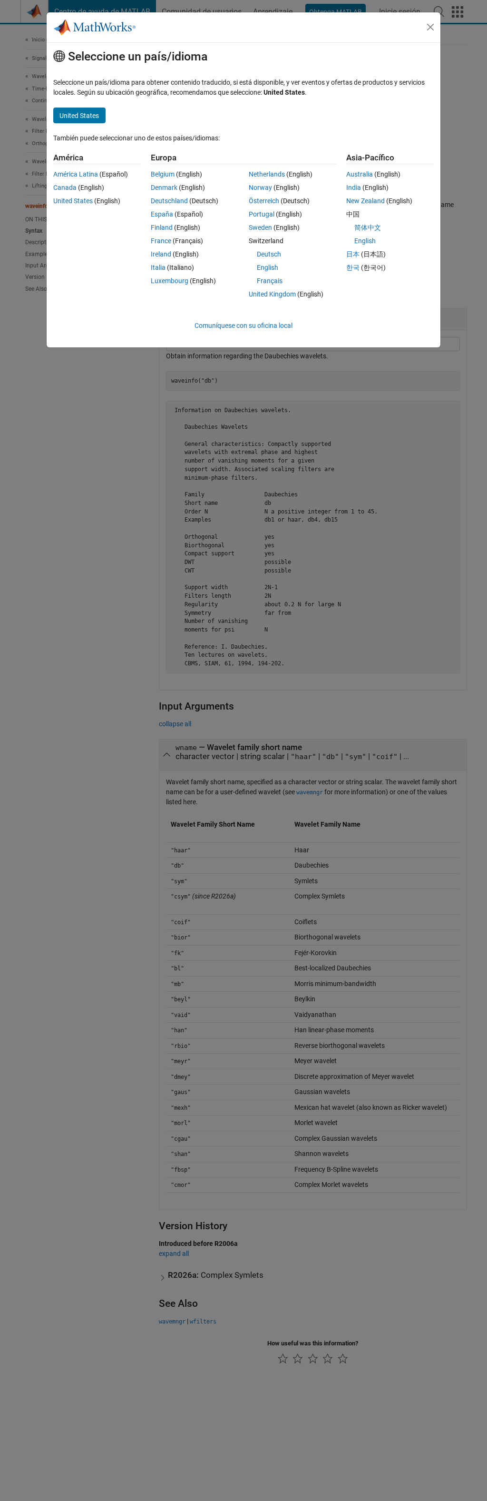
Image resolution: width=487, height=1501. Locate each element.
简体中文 (367, 227)
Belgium (163, 174)
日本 (353, 254)
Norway (260, 187)
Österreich (264, 201)
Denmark (164, 187)
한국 (353, 267)
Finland (162, 227)
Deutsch (269, 254)
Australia (359, 174)
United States (73, 201)
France (161, 241)
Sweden (260, 227)
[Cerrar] (430, 27)
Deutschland (169, 201)
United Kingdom (272, 294)
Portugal (261, 214)
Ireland (161, 254)
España (162, 214)
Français (269, 281)
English (267, 267)
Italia (158, 267)
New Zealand (365, 201)
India (353, 187)
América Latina (75, 174)
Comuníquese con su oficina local (243, 325)
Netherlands (267, 174)
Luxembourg (169, 281)
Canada (65, 187)
